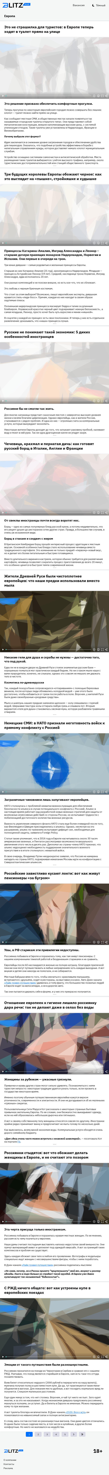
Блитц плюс (16, 5)
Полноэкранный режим (102, 96)
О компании (10, 1459)
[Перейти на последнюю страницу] (82, 1434)
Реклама (8, 1468)
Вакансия (79, 5)
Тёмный (100, 5)
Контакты (9, 1464)
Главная (13, 1451)
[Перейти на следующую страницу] (74, 1434)
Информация (98, 96)
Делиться (106, 96)
